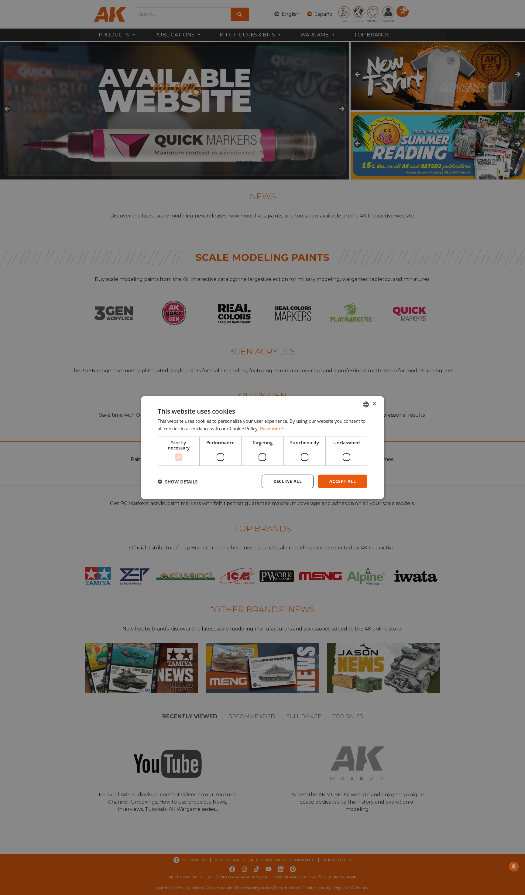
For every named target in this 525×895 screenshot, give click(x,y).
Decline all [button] (287, 481)
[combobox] (366, 404)
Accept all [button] (342, 481)
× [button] (374, 404)
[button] (177, 481)
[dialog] (262, 447)
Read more (271, 428)
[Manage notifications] (514, 866)
